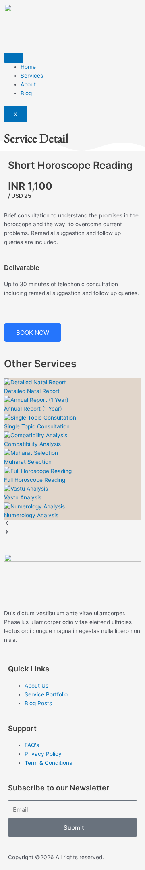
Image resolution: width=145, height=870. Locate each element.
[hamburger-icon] (13, 58)
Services (32, 75)
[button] (72, 524)
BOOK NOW (32, 332)
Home (28, 66)
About (28, 84)
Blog (26, 93)
